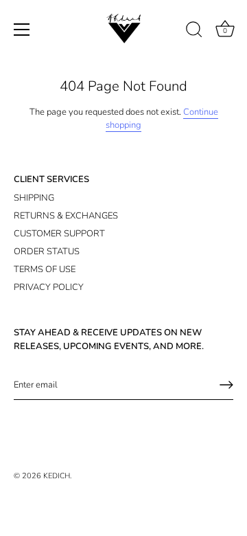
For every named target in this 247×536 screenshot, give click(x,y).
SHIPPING (34, 198)
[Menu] (22, 29)
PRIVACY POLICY (49, 287)
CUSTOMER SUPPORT (59, 233)
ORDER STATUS (47, 251)
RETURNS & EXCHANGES (66, 216)
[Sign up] (226, 385)
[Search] (194, 31)
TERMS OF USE (44, 269)
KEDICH (56, 476)
